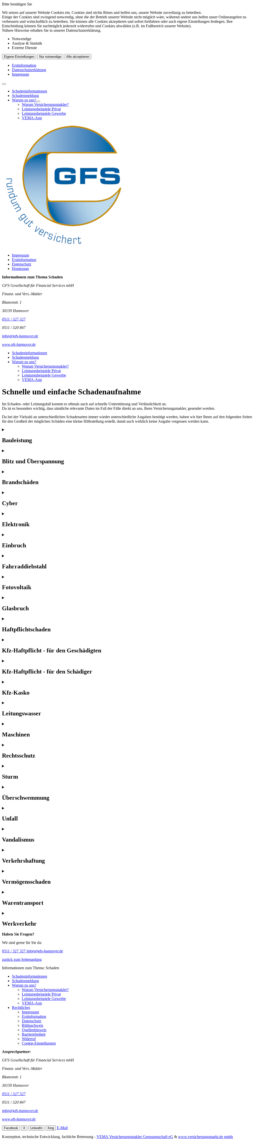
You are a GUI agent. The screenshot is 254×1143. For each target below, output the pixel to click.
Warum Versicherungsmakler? (45, 104)
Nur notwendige (50, 57)
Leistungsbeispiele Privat (41, 109)
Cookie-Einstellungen (39, 1043)
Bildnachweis (32, 1025)
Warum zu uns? (24, 100)
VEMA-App (32, 118)
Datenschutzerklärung (29, 70)
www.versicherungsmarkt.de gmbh (205, 1137)
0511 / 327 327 (14, 951)
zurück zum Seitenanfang (22, 959)
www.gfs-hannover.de (19, 1119)
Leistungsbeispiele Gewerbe (44, 113)
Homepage (20, 268)
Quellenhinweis (34, 1030)
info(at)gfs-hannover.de (45, 951)
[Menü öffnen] (4, 84)
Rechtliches (21, 1007)
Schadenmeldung (25, 95)
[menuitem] (132, 91)
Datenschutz (21, 264)
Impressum (20, 74)
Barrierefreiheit (33, 1034)
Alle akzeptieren (77, 57)
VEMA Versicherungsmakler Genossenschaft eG (134, 1137)
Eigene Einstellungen (19, 57)
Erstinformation (24, 65)
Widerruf (29, 1039)
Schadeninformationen (29, 91)
